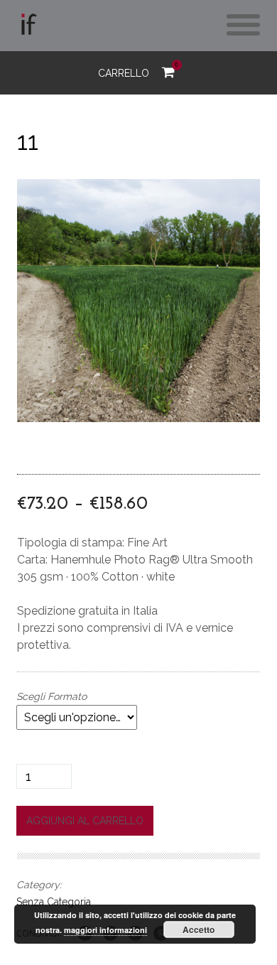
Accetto (198, 929)
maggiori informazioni (105, 929)
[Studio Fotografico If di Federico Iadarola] (27, 27)
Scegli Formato (51, 696)
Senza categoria (53, 901)
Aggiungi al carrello (84, 820)
